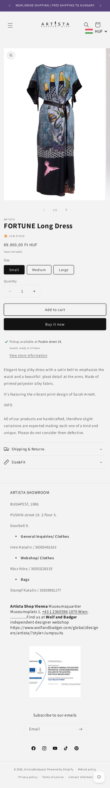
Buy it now (55, 324)
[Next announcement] (100, 5)
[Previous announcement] (9, 5)
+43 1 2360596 (55, 611)
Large (64, 269)
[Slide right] (66, 209)
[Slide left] (43, 209)
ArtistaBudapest (35, 769)
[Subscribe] (80, 729)
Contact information (82, 777)
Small (14, 269)
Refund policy (87, 769)
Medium (39, 269)
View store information (28, 355)
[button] (10, 25)
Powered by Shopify (60, 769)
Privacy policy (27, 777)
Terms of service (53, 777)
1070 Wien (78, 611)
